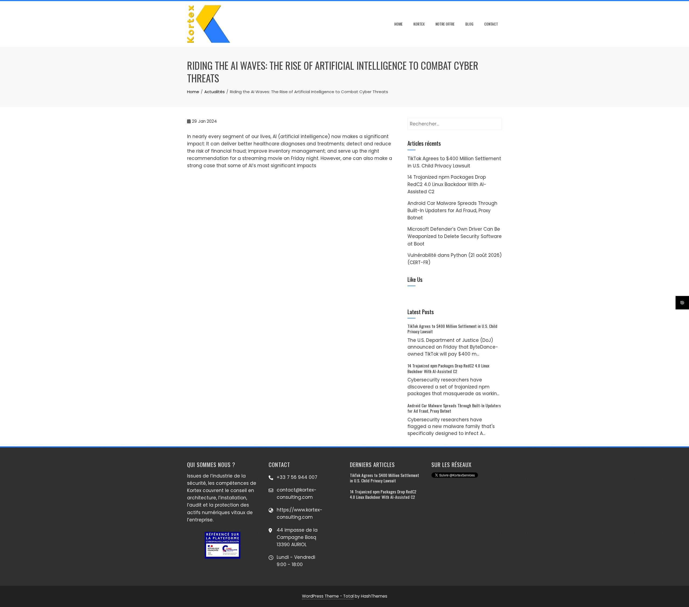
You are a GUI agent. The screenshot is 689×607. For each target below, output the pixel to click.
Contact (491, 24)
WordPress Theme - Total (328, 596)
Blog (469, 24)
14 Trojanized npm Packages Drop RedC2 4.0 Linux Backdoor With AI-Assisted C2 (446, 184)
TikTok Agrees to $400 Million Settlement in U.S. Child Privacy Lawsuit (452, 329)
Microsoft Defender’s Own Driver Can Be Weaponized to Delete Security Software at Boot (454, 236)
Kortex (419, 24)
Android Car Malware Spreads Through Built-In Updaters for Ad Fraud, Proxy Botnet (452, 210)
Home (398, 24)
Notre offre (445, 24)
